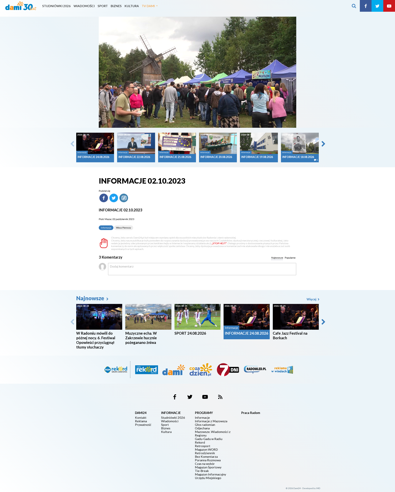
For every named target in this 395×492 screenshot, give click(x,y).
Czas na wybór (205, 463)
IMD (318, 488)
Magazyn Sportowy (208, 467)
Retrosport (202, 446)
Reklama (141, 421)
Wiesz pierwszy (123, 227)
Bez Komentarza (206, 456)
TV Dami (148, 6)
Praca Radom (250, 413)
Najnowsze (90, 298)
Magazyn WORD (206, 449)
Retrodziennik (205, 453)
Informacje (106, 227)
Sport (103, 6)
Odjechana (202, 428)
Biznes (116, 6)
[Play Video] (197, 72)
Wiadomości (84, 6)
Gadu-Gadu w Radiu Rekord (208, 440)
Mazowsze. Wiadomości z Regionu (213, 433)
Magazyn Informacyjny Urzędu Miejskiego (210, 476)
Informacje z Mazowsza (211, 421)
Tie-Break (202, 471)
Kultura (132, 6)
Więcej (312, 299)
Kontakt (140, 417)
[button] (323, 144)
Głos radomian (205, 424)
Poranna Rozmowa (208, 460)
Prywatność (143, 424)
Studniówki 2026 (56, 6)
